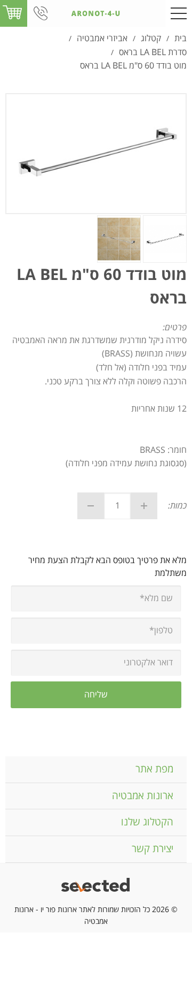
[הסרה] (90, 505)
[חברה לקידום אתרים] (96, 886)
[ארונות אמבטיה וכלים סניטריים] (96, 13)
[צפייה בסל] (12, 12)
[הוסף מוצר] (144, 505)
